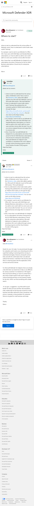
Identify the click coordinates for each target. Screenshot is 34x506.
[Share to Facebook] (12, 343)
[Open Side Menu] (2, 2)
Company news (5, 481)
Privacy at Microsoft (5, 484)
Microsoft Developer (6, 453)
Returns (3, 383)
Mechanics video (12, 97)
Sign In (30, 2)
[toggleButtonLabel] (32, 7)
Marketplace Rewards (6, 466)
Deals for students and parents (8, 416)
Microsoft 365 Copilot (6, 441)
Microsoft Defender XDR (8, 6)
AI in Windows (4, 363)
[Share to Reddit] (17, 343)
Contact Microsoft (10, 500)
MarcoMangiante (10, 30)
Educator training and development (8, 413)
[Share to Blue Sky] (19, 343)
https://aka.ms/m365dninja (13, 116)
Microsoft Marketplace (6, 464)
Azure (3, 451)
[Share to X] (14, 343)
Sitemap (3, 500)
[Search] (21, 2)
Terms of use (4, 502)
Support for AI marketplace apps (8, 458)
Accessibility (4, 491)
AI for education (5, 418)
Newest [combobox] (29, 160)
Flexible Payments (5, 393)
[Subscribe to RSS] (22, 343)
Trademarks (11, 502)
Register (25, 2)
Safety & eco (17, 502)
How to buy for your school (7, 411)
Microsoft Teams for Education (7, 406)
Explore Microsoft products (7, 366)
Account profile (5, 375)
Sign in (8, 325)
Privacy (17, 500)
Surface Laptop (5, 353)
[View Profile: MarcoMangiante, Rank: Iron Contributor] (3, 31)
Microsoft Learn (5, 456)
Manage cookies (23, 500)
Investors (3, 486)
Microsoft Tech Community (7, 461)
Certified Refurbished (6, 388)
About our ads (4, 503)
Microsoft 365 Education (6, 408)
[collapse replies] (17, 163)
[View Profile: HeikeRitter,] (4, 82)
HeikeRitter (10, 81)
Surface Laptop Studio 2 (6, 355)
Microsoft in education (6, 401)
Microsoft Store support (6, 381)
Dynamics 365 (4, 431)
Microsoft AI (4, 426)
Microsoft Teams (5, 438)
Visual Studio (4, 469)
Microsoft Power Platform (7, 436)
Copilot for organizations (6, 358)
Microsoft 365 (4, 433)
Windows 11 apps (5, 368)
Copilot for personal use (6, 361)
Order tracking (4, 386)
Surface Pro (4, 350)
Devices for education (6, 403)
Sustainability (4, 494)
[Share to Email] (25, 343)
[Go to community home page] (5, 2)
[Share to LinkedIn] (9, 343)
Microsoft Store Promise (6, 391)
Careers (3, 476)
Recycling (23, 502)
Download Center (5, 378)
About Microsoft (5, 479)
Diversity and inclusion (6, 489)
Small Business (5, 444)
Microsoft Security (5, 428)
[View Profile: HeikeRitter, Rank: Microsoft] (3, 165)
